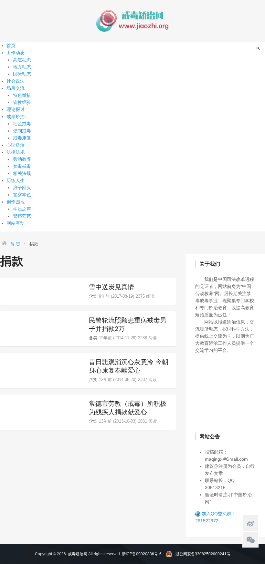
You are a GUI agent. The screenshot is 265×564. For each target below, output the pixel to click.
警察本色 (22, 194)
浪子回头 (22, 187)
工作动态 (15, 52)
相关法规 (22, 173)
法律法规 (15, 152)
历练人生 (15, 180)
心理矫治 (15, 145)
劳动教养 (22, 159)
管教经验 (22, 102)
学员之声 (22, 208)
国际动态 (22, 74)
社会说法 (15, 81)
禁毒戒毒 (22, 166)
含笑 (93, 296)
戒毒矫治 (15, 116)
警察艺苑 (22, 216)
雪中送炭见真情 (111, 287)
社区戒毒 (22, 123)
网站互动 (15, 223)
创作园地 (15, 201)
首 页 (15, 244)
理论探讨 (15, 109)
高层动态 (22, 59)
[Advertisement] (230, 392)
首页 (11, 45)
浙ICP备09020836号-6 (142, 554)
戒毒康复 (22, 137)
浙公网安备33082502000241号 (202, 554)
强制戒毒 (22, 130)
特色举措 (22, 95)
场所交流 (15, 88)
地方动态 (22, 66)
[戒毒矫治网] (132, 20)
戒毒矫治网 (77, 554)
